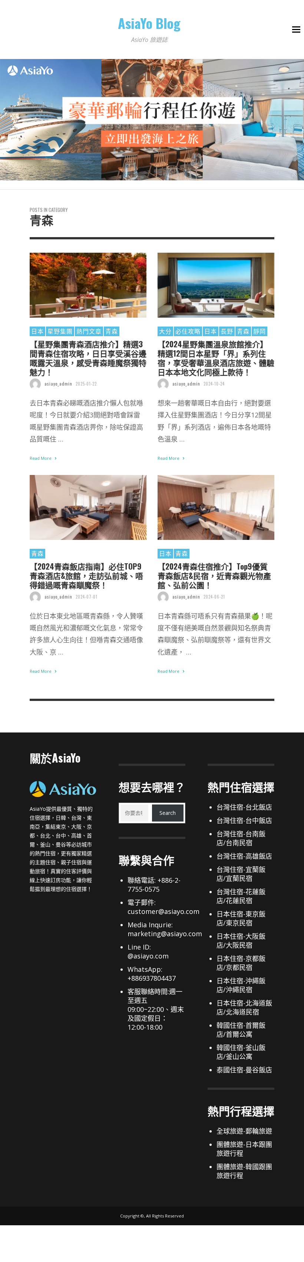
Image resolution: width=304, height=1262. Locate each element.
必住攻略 (188, 331)
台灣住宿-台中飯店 (244, 820)
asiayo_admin (58, 384)
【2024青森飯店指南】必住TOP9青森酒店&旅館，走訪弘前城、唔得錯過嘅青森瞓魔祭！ (86, 575)
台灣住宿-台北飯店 (244, 807)
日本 (37, 331)
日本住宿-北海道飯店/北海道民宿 (244, 1007)
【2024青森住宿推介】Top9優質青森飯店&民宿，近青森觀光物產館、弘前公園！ (214, 575)
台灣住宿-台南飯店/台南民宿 (241, 838)
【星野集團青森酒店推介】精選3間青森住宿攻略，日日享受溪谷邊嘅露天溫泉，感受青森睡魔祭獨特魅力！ (88, 358)
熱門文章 (89, 331)
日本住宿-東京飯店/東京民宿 (241, 918)
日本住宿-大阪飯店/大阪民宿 (241, 941)
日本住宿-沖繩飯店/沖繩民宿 (241, 985)
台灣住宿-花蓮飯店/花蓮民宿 (241, 896)
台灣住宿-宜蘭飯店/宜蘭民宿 (241, 874)
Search (167, 812)
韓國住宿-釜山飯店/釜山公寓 (241, 1052)
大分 (165, 331)
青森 (111, 331)
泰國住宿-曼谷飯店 (244, 1069)
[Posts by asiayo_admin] (35, 384)
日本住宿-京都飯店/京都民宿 (241, 963)
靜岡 (259, 331)
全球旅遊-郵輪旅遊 (244, 1131)
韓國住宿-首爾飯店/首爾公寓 (241, 1030)
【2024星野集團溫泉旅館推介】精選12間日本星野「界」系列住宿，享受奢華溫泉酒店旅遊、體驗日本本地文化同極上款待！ (216, 358)
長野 (227, 331)
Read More (41, 458)
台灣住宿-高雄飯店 (244, 856)
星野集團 (60, 331)
